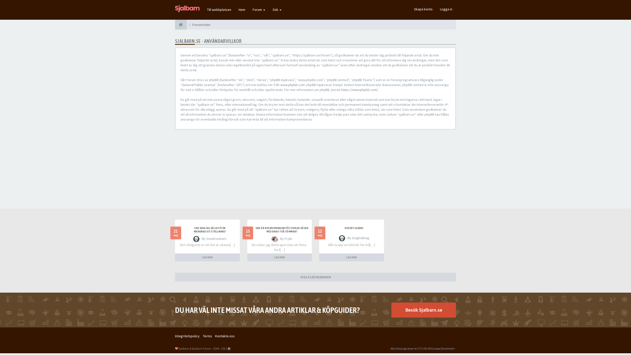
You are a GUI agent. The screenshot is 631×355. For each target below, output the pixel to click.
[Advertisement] (315, 169)
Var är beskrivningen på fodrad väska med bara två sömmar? (282, 229)
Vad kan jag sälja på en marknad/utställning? (210, 229)
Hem (242, 9)
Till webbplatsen (219, 9)
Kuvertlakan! (354, 228)
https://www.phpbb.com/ (359, 90)
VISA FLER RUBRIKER (315, 277)
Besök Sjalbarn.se (423, 310)
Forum (258, 9)
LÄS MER (207, 257)
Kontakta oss (225, 336)
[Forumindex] (181, 25)
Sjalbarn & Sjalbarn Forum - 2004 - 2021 (202, 348)
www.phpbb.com (292, 85)
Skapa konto (423, 9)
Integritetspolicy (187, 336)
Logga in (446, 9)
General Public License (198, 85)
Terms (207, 336)
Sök (276, 9)
